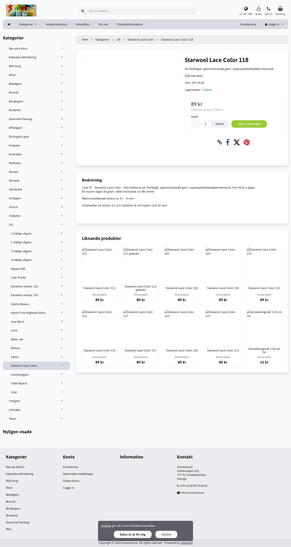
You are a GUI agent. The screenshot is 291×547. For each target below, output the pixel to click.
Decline (166, 534)
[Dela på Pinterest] (247, 142)
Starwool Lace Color (24, 365)
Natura (15, 348)
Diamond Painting (20, 119)
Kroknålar (15, 154)
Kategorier (26, 24)
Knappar (14, 145)
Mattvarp (15, 163)
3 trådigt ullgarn (21, 251)
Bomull (13, 92)
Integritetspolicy (56, 24)
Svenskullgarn (20, 374)
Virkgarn (14, 401)
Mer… (9, 529)
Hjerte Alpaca (20, 304)
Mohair (13, 172)
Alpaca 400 (18, 268)
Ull (11, 224)
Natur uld (17, 339)
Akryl (12, 74)
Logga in (273, 24)
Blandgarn (15, 83)
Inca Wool (17, 321)
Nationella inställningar (78, 473)
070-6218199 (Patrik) (193, 485)
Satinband (15, 189)
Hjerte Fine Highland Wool (28, 312)
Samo (14, 357)
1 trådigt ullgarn (21, 233)
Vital (14, 392)
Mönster (14, 180)
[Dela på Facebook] (228, 142)
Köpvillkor (82, 24)
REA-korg (15, 66)
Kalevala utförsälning (22, 57)
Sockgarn (15, 198)
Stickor (13, 207)
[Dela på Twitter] (236, 142)
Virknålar (15, 409)
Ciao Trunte (18, 277)
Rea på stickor (18, 48)
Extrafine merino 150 (24, 295)
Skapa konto (71, 480)
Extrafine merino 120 (24, 286)
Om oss (103, 24)
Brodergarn (16, 101)
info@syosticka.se (192, 492)
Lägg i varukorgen (249, 123)
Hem (85, 39)
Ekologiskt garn (19, 136)
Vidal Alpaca (19, 383)
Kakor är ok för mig (133, 534)
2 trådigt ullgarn (21, 242)
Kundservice (248, 24)
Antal (194, 116)
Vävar (12, 418)
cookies (106, 525)
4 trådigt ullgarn (21, 260)
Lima (14, 330)
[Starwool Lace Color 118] (9, 440)
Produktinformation (130, 24)
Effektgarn (15, 127)
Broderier (15, 110)
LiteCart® (187, 542)
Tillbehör (15, 216)
